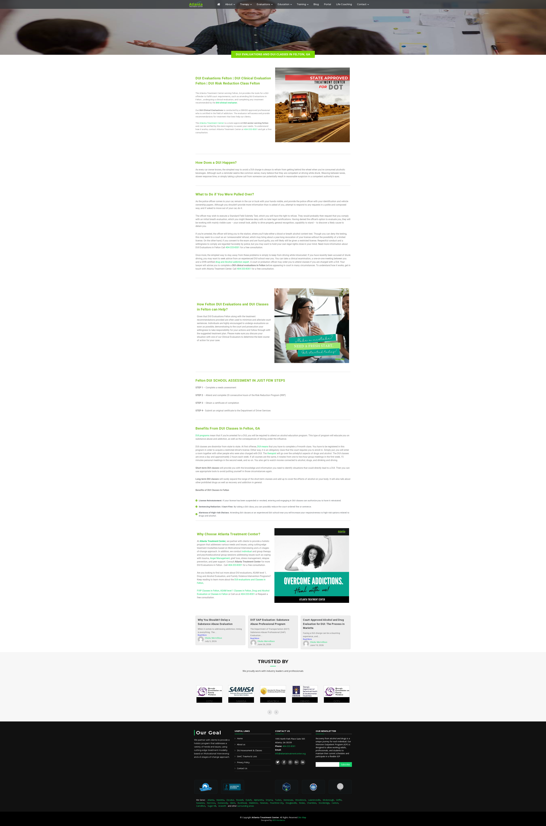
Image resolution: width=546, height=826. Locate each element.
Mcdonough (328, 800)
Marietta (220, 800)
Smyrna (269, 800)
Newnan (264, 803)
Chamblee (311, 803)
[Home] (219, 4)
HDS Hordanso (278, 820)
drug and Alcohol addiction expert (232, 262)
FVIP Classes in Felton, (208, 590)
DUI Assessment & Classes (249, 750)
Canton (335, 803)
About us (241, 744)
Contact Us (242, 768)
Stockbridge (324, 803)
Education (283, 4)
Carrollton (200, 806)
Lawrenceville (314, 800)
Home (240, 738)
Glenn (232, 803)
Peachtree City (276, 803)
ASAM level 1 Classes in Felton (235, 590)
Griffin (339, 800)
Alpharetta (258, 800)
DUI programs (202, 435)
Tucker (278, 800)
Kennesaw (288, 800)
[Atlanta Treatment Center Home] (201, 4)
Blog (316, 4)
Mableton (253, 803)
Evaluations (263, 4)
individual (247, 551)
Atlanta (211, 800)
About (228, 4)
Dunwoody (223, 803)
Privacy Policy (243, 762)
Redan (302, 803)
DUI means (262, 446)
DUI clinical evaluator (226, 103)
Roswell (239, 800)
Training (301, 4)
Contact (361, 4)
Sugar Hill (212, 806)
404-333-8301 (251, 129)
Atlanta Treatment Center (211, 123)
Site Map (302, 817)
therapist (271, 453)
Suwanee (200, 803)
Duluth (249, 800)
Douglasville (291, 803)
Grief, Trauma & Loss (247, 756)
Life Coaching (344, 4)
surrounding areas (245, 806)
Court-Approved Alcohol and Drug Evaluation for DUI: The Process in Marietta (324, 624)
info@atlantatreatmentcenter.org (290, 753)
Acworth (222, 806)
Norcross (211, 803)
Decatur (230, 800)
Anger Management (220, 558)
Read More (202, 635)
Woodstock (300, 800)
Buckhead (242, 803)
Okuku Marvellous (213, 638)
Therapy (244, 4)
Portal (327, 4)
